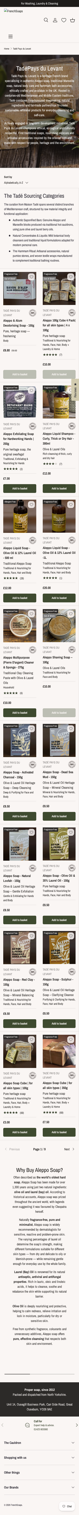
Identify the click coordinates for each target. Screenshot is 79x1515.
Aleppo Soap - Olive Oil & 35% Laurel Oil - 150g (59, 878)
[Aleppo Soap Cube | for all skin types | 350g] (59, 1051)
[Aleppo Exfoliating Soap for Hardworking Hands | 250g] (19, 402)
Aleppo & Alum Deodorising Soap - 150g (18, 323)
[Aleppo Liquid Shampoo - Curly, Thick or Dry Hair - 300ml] (59, 402)
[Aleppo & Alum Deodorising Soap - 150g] (19, 288)
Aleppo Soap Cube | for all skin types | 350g (57, 1085)
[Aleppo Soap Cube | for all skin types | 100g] (19, 1051)
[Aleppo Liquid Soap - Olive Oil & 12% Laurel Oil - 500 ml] (19, 516)
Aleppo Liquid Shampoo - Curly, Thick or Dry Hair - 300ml (59, 438)
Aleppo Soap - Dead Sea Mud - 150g (58, 774)
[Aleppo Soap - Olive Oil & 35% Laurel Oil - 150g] (59, 843)
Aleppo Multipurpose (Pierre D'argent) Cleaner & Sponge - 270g (18, 662)
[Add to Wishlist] (31, 277)
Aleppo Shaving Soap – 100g (57, 659)
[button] (72, 20)
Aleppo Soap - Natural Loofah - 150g (17, 878)
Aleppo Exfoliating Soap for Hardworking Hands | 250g (18, 439)
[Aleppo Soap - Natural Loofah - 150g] (19, 844)
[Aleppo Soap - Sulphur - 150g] (59, 947)
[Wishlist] (64, 20)
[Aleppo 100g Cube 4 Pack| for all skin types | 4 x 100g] (59, 288)
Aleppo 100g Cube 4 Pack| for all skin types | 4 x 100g (59, 325)
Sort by (8, 177)
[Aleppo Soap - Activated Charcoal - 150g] (19, 740)
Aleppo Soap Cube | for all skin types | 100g (18, 1085)
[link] (16, 1149)
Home (6, 48)
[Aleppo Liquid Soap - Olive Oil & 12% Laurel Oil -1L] (59, 516)
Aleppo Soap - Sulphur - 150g (58, 981)
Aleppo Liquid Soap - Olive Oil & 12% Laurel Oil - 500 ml (19, 553)
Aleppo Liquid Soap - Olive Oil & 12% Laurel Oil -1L (59, 552)
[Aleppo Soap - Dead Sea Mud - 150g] (59, 740)
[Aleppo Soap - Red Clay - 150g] (19, 947)
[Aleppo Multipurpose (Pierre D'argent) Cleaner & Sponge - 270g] (19, 625)
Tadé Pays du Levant (22, 48)
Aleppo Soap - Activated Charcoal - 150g (18, 774)
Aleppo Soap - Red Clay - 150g (19, 982)
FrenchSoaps (16, 1505)
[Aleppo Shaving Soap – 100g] (59, 625)
